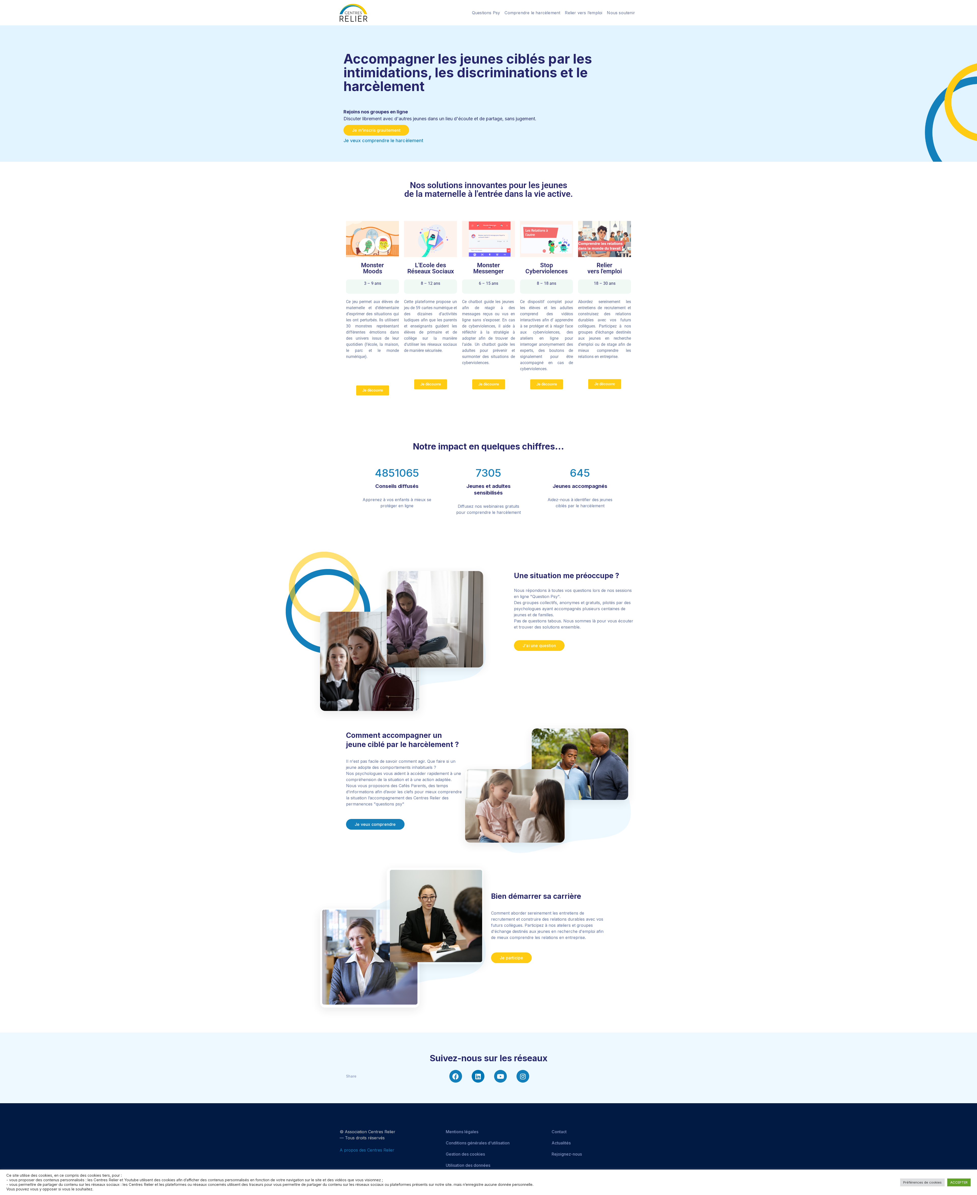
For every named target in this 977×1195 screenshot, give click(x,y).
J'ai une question (539, 645)
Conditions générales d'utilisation (478, 1142)
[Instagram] (522, 1076)
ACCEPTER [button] (959, 1182)
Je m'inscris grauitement (376, 130)
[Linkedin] (478, 1076)
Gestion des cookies (465, 1154)
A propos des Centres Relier (367, 1150)
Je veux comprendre (375, 824)
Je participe (511, 957)
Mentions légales (462, 1131)
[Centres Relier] (353, 12)
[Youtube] (500, 1076)
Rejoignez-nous (567, 1154)
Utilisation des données (468, 1165)
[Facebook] (455, 1076)
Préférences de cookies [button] (922, 1182)
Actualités (561, 1142)
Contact (559, 1131)
